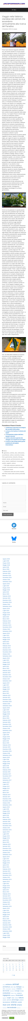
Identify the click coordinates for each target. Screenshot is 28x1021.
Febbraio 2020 (7, 720)
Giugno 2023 (6, 637)
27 (13, 970)
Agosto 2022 (6, 658)
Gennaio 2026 (6, 573)
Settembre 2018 (7, 755)
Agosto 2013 (6, 881)
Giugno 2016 (6, 811)
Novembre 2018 (7, 751)
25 (6, 970)
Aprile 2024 (6, 616)
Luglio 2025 (6, 585)
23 (22, 968)
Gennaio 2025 (6, 598)
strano (19, 1005)
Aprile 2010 (6, 916)
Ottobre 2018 (6, 753)
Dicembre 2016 (7, 798)
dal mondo (6, 991)
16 (22, 966)
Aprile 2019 (6, 741)
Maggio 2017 (6, 788)
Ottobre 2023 (6, 629)
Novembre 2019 (7, 726)
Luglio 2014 (6, 858)
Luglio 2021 (6, 685)
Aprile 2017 (6, 790)
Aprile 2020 (6, 716)
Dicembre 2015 (7, 823)
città (4, 989)
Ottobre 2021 (6, 679)
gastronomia (8, 457)
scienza (14, 1002)
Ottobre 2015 (6, 827)
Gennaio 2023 (6, 647)
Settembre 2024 (7, 606)
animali (15, 984)
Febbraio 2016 (7, 819)
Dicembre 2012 (7, 898)
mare (13, 997)
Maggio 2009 (6, 937)
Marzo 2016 (6, 817)
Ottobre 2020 (6, 703)
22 (19, 968)
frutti (3, 457)
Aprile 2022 (6, 666)
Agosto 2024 (6, 608)
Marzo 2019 (6, 743)
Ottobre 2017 (6, 778)
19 (9, 968)
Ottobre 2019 (6, 728)
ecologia (17, 991)
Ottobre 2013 (6, 877)
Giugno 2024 (6, 612)
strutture (5, 1007)
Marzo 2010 (6, 918)
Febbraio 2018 (7, 770)
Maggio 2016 (6, 813)
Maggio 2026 (6, 565)
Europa (22, 455)
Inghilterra (13, 995)
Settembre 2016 (7, 805)
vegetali (8, 463)
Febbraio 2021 (7, 695)
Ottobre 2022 (6, 654)
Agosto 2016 (6, 807)
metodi (4, 459)
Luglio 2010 (6, 910)
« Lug (13, 975)
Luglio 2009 (6, 933)
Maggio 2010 (6, 914)
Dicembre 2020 (7, 699)
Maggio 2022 (6, 664)
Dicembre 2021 (7, 674)
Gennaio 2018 (6, 772)
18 (6, 968)
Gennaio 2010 (6, 923)
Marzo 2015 (6, 842)
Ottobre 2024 (6, 604)
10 (3, 966)
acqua (4, 984)
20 (13, 968)
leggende (4, 997)
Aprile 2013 (6, 889)
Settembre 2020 (7, 705)
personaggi (15, 1000)
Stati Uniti (6, 1005)
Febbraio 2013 (7, 894)
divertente (12, 990)
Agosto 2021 (6, 683)
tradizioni (18, 1007)
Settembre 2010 (7, 906)
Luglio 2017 (6, 784)
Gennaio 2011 (6, 904)
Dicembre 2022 (7, 650)
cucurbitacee (5, 455)
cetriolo (12, 453)
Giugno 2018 (6, 761)
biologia (19, 987)
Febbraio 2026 (7, 571)
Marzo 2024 (6, 619)
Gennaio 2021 (6, 697)
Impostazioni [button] (5, 1017)
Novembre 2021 (7, 676)
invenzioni (19, 995)
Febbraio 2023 (7, 645)
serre (3, 461)
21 (16, 968)
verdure (13, 463)
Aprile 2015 (6, 840)
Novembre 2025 (7, 577)
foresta (12, 993)
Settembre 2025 (7, 581)
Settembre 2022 (7, 656)
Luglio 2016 (6, 809)
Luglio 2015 (6, 834)
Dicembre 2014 (7, 848)
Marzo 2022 (6, 668)
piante (22, 459)
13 (13, 966)
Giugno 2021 (6, 687)
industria (15, 457)
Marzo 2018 (6, 767)
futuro (15, 993)
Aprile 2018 (6, 765)
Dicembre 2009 (7, 925)
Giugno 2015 (6, 836)
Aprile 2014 (6, 865)
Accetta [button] (11, 1017)
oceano (4, 1000)
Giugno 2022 (6, 662)
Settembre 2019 (7, 730)
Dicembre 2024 (7, 600)
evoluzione (6, 993)
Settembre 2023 (7, 631)
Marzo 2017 (6, 792)
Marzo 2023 (6, 643)
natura (21, 998)
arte (12, 987)
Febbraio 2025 (7, 596)
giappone (19, 993)
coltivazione (21, 453)
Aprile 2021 (6, 691)
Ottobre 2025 (6, 579)
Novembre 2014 (7, 850)
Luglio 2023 (6, 635)
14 (16, 966)
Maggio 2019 (6, 738)
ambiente (9, 984)
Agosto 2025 (6, 583)
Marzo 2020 (6, 718)
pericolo (9, 1000)
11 (6, 966)
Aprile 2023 (6, 641)
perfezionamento (15, 459)
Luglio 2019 (6, 734)
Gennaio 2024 (6, 623)
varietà (4, 463)
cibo (16, 453)
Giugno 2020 (6, 712)
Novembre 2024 (7, 602)
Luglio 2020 (6, 710)
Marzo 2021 (6, 693)
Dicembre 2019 (7, 724)
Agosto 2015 (6, 832)
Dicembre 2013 (7, 873)
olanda (8, 459)
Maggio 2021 (6, 689)
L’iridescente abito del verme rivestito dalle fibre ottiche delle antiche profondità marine (13, 473)
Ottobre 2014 (6, 852)
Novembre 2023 (7, 627)
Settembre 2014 (7, 854)
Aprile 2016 (6, 815)
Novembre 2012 (7, 900)
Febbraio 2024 (7, 621)
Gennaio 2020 (6, 722)
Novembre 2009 (7, 927)
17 (3, 968)
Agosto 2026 (6, 559)
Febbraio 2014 (7, 869)
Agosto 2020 (6, 707)
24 (3, 970)
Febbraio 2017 (7, 794)
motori (16, 997)
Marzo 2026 (6, 569)
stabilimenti (13, 461)
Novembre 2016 (7, 801)
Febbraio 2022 (7, 670)
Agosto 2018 (6, 757)
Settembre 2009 (7, 931)
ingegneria (6, 995)
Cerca (4, 946)
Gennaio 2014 (6, 871)
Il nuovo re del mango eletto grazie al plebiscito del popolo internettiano (15, 443)
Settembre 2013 (7, 879)
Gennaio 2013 (6, 896)
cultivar (12, 455)
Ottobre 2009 (6, 929)
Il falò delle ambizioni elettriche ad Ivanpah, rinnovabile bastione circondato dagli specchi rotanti (13, 467)
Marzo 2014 (6, 867)
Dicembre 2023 (7, 625)
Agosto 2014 (6, 856)
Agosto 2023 (6, 633)
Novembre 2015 (7, 825)
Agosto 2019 (6, 732)
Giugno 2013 (6, 885)
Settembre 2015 (7, 829)
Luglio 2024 (6, 610)
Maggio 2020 (6, 714)
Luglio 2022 (6, 660)
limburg (20, 457)
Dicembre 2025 (7, 575)
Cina (23, 987)
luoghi (9, 998)
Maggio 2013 (6, 887)
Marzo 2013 (6, 892)
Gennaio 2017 (6, 796)
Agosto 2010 (6, 908)
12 (9, 966)
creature (18, 989)
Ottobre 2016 (6, 803)
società (19, 1002)
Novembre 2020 (7, 701)
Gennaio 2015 (6, 846)
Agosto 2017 (6, 782)
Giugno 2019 (6, 736)
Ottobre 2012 (6, 902)
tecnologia (20, 461)
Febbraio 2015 (7, 844)
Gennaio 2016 (6, 821)
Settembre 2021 (7, 681)
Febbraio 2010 (7, 920)
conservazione (8, 988)
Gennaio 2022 (6, 672)
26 (10, 970)
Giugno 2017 (6, 786)
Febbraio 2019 (7, 745)
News (5, 451)
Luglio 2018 (6, 759)
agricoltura (6, 453)
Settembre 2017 (7, 780)
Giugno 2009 (6, 935)
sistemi (7, 461)
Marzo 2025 (6, 594)
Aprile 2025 (6, 592)
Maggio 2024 (6, 614)
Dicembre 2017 (7, 774)
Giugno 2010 (6, 912)
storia (13, 1005)
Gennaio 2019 (6, 747)
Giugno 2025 (6, 588)
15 (19, 966)
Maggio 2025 (6, 590)
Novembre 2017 (7, 776)
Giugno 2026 (6, 563)
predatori (21, 999)
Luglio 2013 (6, 883)
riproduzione (6, 1002)
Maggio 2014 (6, 863)
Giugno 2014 (6, 861)
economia (17, 455)
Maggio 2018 (6, 763)
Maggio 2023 (6, 639)
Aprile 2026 (6, 567)
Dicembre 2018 (7, 749)
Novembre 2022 (7, 652)
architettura (6, 987)
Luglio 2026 (6, 561)
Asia (15, 987)
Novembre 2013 (7, 875)
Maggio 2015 (6, 838)
